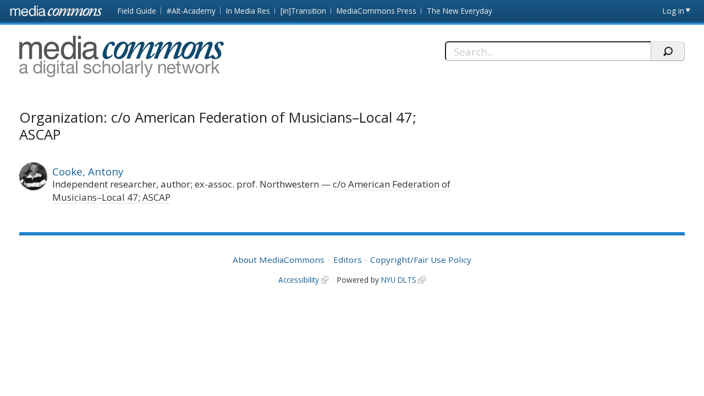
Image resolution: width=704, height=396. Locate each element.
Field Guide (137, 11)
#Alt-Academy (191, 11)
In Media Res (248, 11)
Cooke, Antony (87, 171)
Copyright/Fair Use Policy (420, 259)
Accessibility (298, 279)
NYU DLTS (398, 279)
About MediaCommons (278, 259)
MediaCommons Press (376, 11)
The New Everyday (459, 11)
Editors (347, 259)
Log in (673, 11)
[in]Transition (303, 11)
